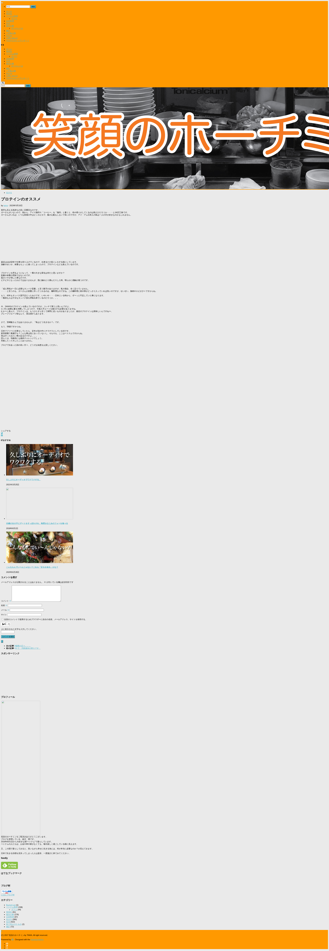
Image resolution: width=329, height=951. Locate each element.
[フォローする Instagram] (7, 948)
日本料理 (10, 21)
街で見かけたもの (14, 924)
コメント (6, 601)
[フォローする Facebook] (7, 944)
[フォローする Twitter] (7, 946)
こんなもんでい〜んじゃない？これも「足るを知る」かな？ (32, 567)
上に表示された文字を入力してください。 (19, 629)
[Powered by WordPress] (12, 939)
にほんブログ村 (8, 895)
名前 (4, 605)
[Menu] (2, 2)
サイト (4, 615)
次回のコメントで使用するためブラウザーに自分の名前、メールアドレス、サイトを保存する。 (45, 619)
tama (6, 205)
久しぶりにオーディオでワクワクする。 (23, 479)
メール (5, 610)
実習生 (9, 14)
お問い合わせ (12, 38)
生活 (8, 23)
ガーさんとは (17, 28)
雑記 (8, 31)
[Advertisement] (78, 238)
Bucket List (11, 905)
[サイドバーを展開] (2, 641)
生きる (9, 36)
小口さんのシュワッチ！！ (17, 40)
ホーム (9, 11)
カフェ (14, 18)
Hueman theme (37, 939)
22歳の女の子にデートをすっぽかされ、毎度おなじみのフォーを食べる (37, 523)
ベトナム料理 (12, 16)
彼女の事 (10, 26)
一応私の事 (11, 33)
